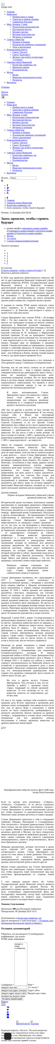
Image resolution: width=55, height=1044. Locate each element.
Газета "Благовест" (21, 54)
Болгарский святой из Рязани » (27, 923)
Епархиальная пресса (17, 49)
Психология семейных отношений (29, 44)
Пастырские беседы (21, 29)
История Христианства (23, 34)
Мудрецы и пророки (22, 37)
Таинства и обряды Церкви (25, 19)
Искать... (5, 178)
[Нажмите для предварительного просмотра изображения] (21, 270)
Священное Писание (22, 22)
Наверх (4, 1001)
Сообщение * (7, 985)
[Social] (7, 185)
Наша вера (12, 14)
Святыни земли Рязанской (19, 62)
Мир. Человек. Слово (17, 24)
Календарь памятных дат (24, 65)
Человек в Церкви (21, 42)
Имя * (31, 985)
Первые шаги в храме (22, 17)
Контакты (11, 82)
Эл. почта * (33, 987)
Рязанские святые (20, 67)
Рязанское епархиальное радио (27, 77)
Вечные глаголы (20, 32)
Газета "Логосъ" (20, 52)
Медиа (10, 72)
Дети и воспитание (21, 47)
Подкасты (17, 80)
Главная (10, 12)
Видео (15, 75)
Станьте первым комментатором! (23, 241)
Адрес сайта (33, 990)
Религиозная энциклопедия (25, 27)
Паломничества (20, 70)
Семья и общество (15, 39)
